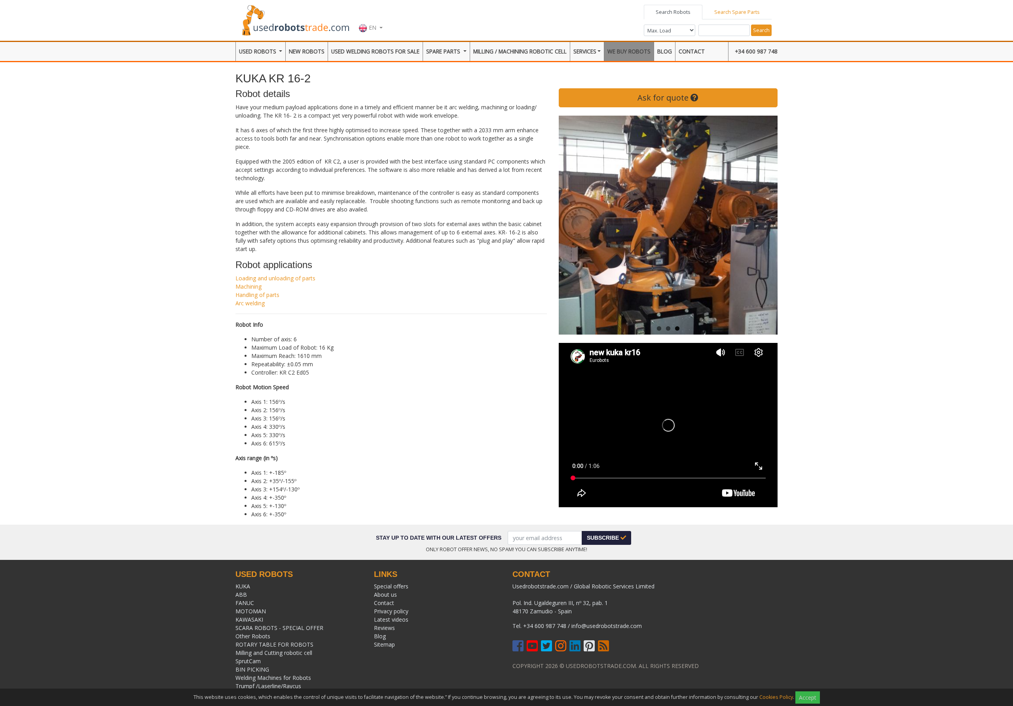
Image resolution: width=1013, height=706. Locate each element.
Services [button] (584, 51)
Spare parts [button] (444, 51)
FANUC (244, 603)
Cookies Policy (776, 697)
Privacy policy (391, 611)
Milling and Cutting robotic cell (273, 653)
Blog (664, 51)
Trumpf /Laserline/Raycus (268, 686)
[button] (370, 19)
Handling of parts (257, 295)
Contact (692, 51)
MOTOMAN (250, 611)
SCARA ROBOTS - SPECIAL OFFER (279, 628)
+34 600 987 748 (756, 51)
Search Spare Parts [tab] (737, 11)
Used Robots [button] (258, 51)
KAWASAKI (249, 619)
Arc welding (250, 303)
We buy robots (629, 51)
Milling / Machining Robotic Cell (520, 51)
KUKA (242, 586)
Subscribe (603, 538)
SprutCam (248, 661)
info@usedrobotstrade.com (606, 626)
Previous (571, 225)
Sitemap (384, 644)
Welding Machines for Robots (273, 677)
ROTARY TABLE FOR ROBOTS (274, 644)
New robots (306, 51)
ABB (241, 594)
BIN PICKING (252, 669)
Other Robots (252, 636)
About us (385, 594)
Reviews (384, 628)
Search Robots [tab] (673, 11)
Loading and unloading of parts (275, 278)
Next (766, 225)
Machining (248, 286)
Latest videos (391, 619)
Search (761, 30)
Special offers (391, 586)
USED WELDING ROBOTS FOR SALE (375, 51)
